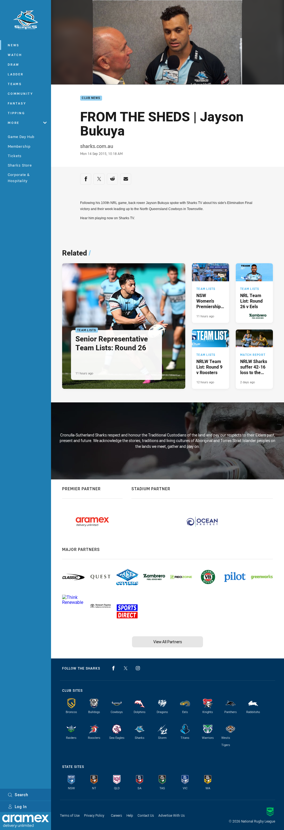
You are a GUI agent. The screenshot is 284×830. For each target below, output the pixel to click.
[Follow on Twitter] (125, 668)
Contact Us (146, 815)
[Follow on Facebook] (113, 668)
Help (129, 815)
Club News (91, 98)
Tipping (16, 113)
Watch (15, 55)
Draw (13, 64)
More (13, 123)
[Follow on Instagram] (138, 668)
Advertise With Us (171, 815)
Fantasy (17, 103)
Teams (15, 84)
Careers (116, 815)
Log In (21, 806)
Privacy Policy (94, 815)
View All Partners (167, 641)
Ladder (16, 74)
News (13, 45)
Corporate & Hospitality (19, 177)
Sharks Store (20, 165)
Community (20, 93)
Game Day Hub (21, 136)
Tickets (15, 155)
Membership (19, 146)
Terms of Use (70, 815)
